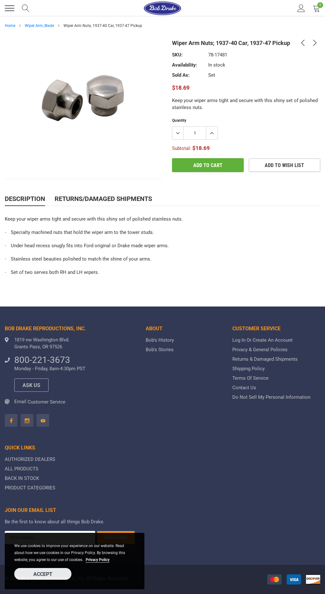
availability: (184, 65)
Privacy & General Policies (260, 349)
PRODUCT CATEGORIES (30, 488)
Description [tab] (25, 199)
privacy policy (97, 560)
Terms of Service (250, 378)
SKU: (177, 55)
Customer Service (46, 402)
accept (42, 574)
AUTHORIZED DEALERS (30, 459)
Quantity (179, 120)
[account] (301, 8)
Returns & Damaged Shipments (265, 359)
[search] (26, 8)
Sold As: (180, 75)
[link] (302, 42)
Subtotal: (181, 148)
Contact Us (244, 388)
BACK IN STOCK (22, 478)
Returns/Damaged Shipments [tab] (103, 199)
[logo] (162, 8)
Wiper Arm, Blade (39, 25)
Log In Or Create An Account (262, 340)
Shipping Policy (248, 368)
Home (10, 25)
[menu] (9, 8)
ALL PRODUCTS (21, 469)
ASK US (31, 385)
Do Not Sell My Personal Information (271, 397)
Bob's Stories (160, 349)
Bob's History (160, 340)
